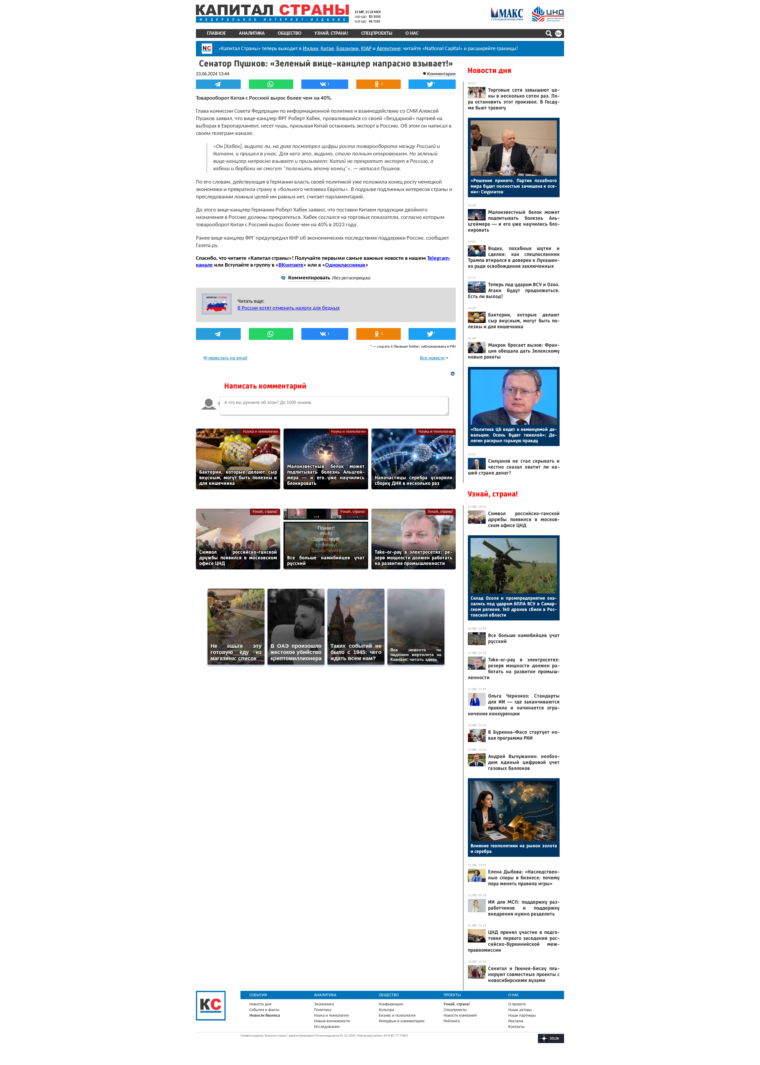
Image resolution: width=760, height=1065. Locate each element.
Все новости (432, 358)
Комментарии (441, 74)
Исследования (327, 1027)
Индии (310, 48)
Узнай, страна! (331, 33)
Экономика (324, 1004)
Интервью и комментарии (402, 1021)
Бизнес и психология (397, 1015)
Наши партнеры (522, 1015)
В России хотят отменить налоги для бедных (289, 308)
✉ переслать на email (225, 358)
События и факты (264, 1010)
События (258, 995)
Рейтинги (452, 1021)
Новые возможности (332, 1021)
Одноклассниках (345, 265)
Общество (289, 33)
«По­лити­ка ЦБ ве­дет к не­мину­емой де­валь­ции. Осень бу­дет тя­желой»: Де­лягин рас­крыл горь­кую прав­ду (514, 434)
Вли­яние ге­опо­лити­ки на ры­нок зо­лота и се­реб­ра (514, 848)
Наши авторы (520, 1010)
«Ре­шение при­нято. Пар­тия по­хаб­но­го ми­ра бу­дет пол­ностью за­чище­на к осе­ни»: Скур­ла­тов (514, 186)
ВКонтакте (290, 265)
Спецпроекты (376, 33)
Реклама (515, 1021)
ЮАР (366, 48)
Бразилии (347, 48)
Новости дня (489, 70)
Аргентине (388, 48)
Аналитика (252, 33)
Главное (216, 33)
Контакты (516, 1027)
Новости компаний (460, 1015)
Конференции (391, 1004)
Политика (322, 1010)
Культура (386, 1010)
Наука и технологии (260, 431)
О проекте (517, 1004)
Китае (327, 48)
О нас (412, 33)
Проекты (452, 995)
